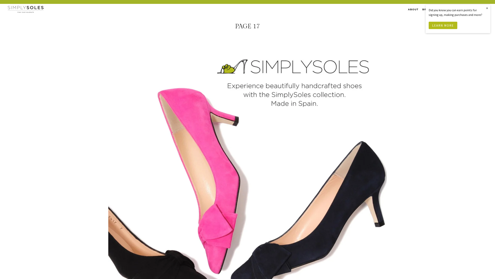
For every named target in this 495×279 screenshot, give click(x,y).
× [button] (487, 8)
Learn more (443, 25)
